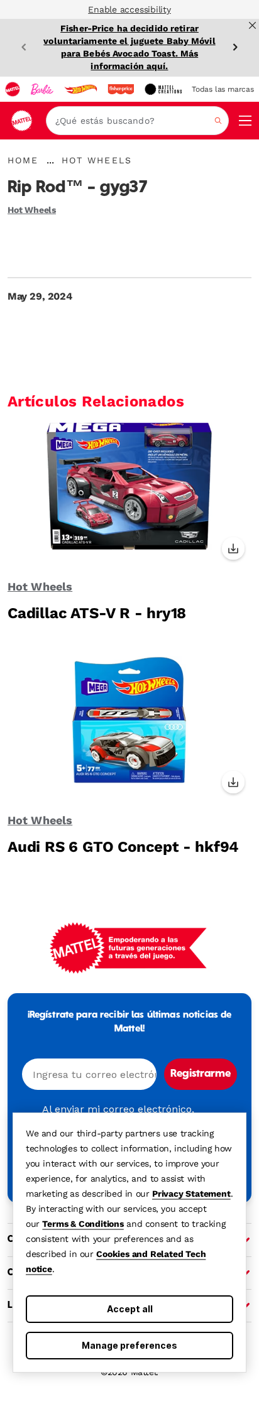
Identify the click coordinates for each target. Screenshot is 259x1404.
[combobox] (137, 120)
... (50, 160)
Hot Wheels (32, 210)
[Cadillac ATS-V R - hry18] (129, 495)
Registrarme (200, 1074)
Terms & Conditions (82, 1224)
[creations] (163, 89)
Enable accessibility (129, 9)
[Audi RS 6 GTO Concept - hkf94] (129, 729)
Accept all (130, 1308)
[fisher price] (120, 89)
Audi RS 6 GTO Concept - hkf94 (123, 847)
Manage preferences (129, 1345)
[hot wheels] (80, 89)
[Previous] (23, 47)
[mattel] (12, 89)
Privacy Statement (191, 1194)
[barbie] (42, 89)
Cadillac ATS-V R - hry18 (97, 613)
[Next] (235, 47)
